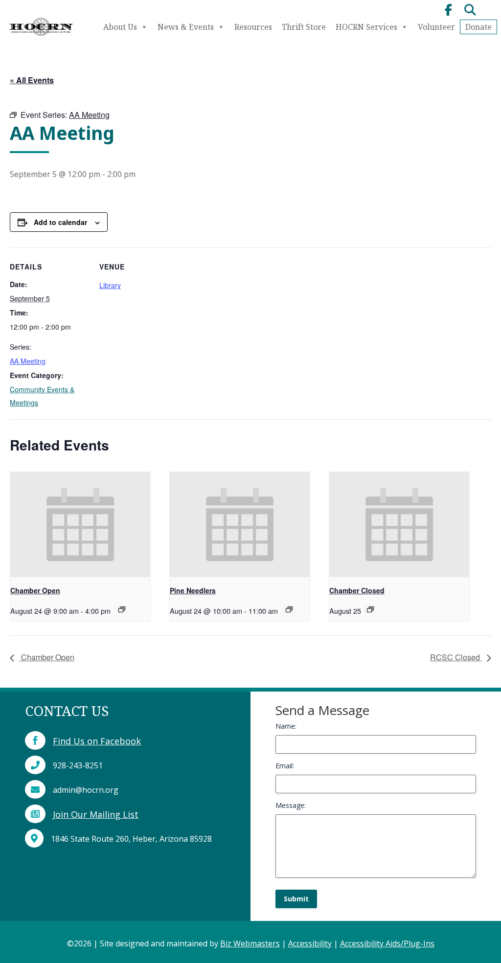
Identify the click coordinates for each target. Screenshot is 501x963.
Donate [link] (478, 27)
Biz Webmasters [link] (250, 943)
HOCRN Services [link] (366, 27)
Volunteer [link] (436, 27)
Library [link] (110, 285)
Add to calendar (60, 222)
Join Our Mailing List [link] (95, 814)
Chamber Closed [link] (357, 590)
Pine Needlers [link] (193, 590)
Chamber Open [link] (35, 590)
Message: (290, 805)
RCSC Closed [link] (456, 657)
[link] (41, 37)
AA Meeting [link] (28, 361)
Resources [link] (253, 27)
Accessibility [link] (310, 943)
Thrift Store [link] (304, 27)
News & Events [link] (186, 27)
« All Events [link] (32, 80)
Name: (285, 726)
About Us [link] (120, 27)
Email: (284, 765)
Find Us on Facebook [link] (97, 741)
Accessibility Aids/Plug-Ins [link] (387, 943)
